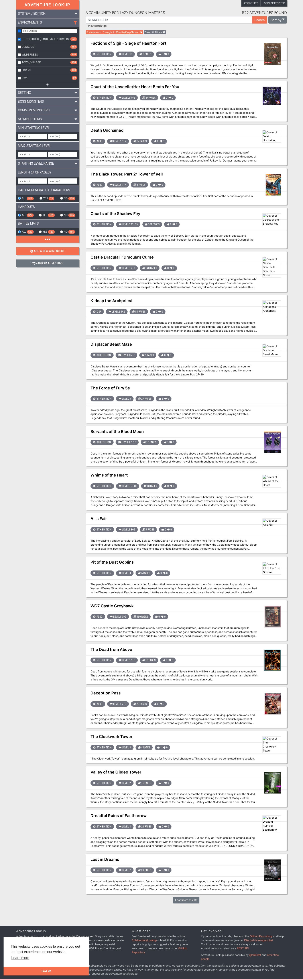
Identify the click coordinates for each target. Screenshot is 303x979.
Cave (49, 78)
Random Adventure (49, 263)
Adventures (251, 3)
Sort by (276, 20)
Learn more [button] (20, 958)
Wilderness (49, 54)
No (69, 198)
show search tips (97, 26)
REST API (243, 948)
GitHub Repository (261, 936)
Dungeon (49, 46)
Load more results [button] (186, 900)
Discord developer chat (258, 940)
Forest (49, 70)
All (27, 198)
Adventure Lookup (47, 4)
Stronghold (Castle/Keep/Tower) (49, 39)
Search (259, 20)
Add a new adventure (49, 251)
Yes (48, 198)
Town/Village (49, 62)
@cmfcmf (255, 955)
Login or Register (274, 3)
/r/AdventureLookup (144, 940)
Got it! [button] (46, 971)
